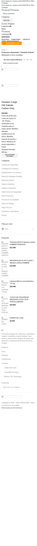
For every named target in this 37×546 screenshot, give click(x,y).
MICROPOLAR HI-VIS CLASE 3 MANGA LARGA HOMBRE (21, 262)
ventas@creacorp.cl (11, 372)
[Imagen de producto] (10, 92)
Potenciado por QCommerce (12, 408)
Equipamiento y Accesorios (11, 172)
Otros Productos (7, 196)
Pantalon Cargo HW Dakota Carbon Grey (9, 105)
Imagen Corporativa (9, 188)
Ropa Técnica (7, 207)
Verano (4, 215)
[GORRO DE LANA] (5, 321)
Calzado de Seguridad (10, 165)
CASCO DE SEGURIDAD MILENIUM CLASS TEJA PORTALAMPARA (19, 299)
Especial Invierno (8, 180)
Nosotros (5, 355)
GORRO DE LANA (17, 318)
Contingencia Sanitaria (10, 169)
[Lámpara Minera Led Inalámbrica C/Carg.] (5, 286)
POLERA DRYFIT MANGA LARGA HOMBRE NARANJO (22, 243)
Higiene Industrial (8, 184)
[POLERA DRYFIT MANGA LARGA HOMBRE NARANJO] (5, 248)
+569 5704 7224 (10, 368)
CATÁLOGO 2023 (12, 43)
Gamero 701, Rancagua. (13, 376)
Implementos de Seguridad (11, 192)
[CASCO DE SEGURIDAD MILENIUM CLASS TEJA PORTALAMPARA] (5, 305)
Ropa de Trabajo (8, 203)
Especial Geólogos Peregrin (12, 176)
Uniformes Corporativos (10, 211)
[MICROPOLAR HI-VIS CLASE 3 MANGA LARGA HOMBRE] (5, 268)
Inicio (3, 50)
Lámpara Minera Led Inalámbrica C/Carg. (22, 282)
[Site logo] (6, 10)
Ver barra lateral (9, 60)
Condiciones (6, 359)
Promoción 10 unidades (10, 200)
